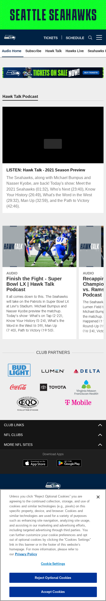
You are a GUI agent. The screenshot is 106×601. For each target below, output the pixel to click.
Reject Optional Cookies (53, 578)
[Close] (98, 501)
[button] (53, 144)
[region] (53, 547)
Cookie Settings (53, 564)
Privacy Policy (64, 554)
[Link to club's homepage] (10, 35)
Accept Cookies (53, 592)
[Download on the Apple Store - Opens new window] (35, 463)
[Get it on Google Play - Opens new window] (69, 465)
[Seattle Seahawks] (53, 485)
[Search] (90, 37)
